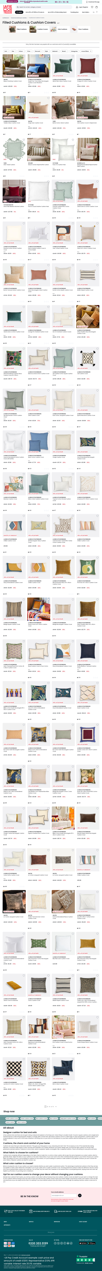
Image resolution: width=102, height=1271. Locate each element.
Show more (51, 1232)
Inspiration (57, 1221)
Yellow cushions (21, 1122)
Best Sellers (85, 12)
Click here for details (25, 1255)
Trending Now (74, 12)
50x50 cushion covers (12, 1118)
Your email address (57, 1192)
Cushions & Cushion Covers (36, 18)
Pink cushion (81, 1118)
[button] (96, 7)
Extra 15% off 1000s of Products (35, 12)
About (5, 1221)
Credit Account (83, 1221)
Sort (6, 51)
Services (31, 1221)
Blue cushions (54, 1118)
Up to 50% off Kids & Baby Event (57, 12)
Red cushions (91, 1118)
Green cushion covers (27, 1118)
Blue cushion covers (41, 1118)
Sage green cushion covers (68, 1118)
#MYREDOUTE (7, 1225)
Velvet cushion (10, 1122)
